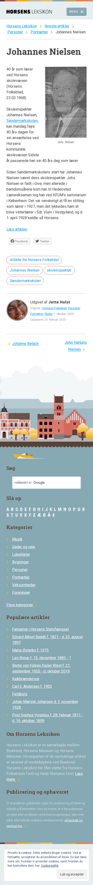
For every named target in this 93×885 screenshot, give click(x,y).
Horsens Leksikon (21, 26)
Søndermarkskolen (22, 120)
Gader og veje (23, 547)
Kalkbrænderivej (25, 679)
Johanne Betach (25, 344)
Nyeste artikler (57, 26)
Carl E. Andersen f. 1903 (32, 686)
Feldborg (19, 694)
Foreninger (21, 592)
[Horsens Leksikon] (29, 12)
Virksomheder (24, 585)
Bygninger (20, 562)
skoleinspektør (59, 270)
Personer (15, 32)
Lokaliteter (21, 554)
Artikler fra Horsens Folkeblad (34, 260)
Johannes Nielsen (25, 270)
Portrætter (39, 32)
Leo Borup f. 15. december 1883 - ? (41, 658)
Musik (17, 539)
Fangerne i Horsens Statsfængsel (40, 629)
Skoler (49, 314)
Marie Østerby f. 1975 (30, 650)
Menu (76, 12)
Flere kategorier (22, 605)
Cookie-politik (49, 865)
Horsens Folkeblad (54, 308)
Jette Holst (59, 302)
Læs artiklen (16, 229)
